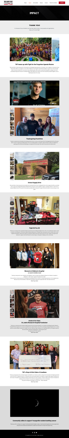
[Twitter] (36, 432)
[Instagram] (34, 432)
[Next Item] (57, 49)
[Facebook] (32, 432)
